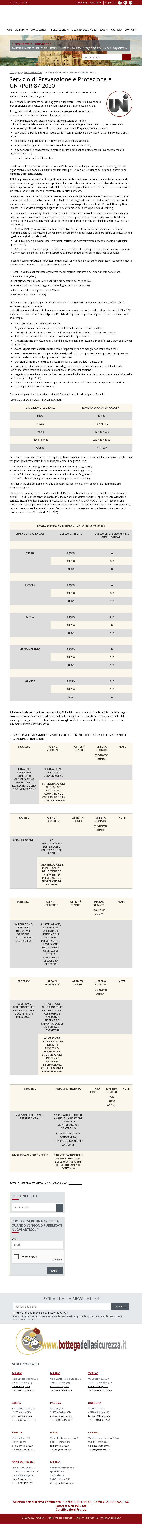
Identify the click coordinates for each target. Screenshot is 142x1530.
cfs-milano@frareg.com (62, 1484)
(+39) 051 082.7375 (101, 1421)
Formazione (58, 31)
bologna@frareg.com (99, 1417)
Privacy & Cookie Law (110, 1519)
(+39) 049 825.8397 (63, 1421)
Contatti (130, 31)
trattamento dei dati (38, 1314)
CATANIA (93, 1434)
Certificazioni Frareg (71, 1511)
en (16, 2)
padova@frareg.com (61, 1417)
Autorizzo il (22, 1314)
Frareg (13, 74)
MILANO (17, 1375)
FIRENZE (17, 1434)
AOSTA (16, 1404)
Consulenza (38, 31)
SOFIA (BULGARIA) (23, 1464)
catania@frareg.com (99, 1447)
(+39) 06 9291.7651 (63, 1451)
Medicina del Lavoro (84, 31)
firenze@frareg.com (22, 1447)
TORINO (93, 1375)
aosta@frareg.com (22, 1417)
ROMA (54, 1434)
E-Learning (82, 2)
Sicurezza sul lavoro (33, 74)
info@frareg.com (21, 1388)
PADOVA (55, 1404)
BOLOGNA (94, 1404)
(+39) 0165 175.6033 (26, 1421)
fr (22, 2)
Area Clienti (95, 2)
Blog (103, 31)
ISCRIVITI (120, 1308)
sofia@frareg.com (21, 1480)
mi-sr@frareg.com (59, 1388)
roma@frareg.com (59, 1447)
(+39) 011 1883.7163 (102, 1392)
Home (9, 31)
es (27, 2)
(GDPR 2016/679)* (58, 1314)
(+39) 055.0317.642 (25, 1451)
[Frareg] (71, 16)
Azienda (20, 31)
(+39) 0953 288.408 (101, 1451)
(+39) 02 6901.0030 (25, 1392)
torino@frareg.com (98, 1388)
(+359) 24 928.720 (24, 1484)
